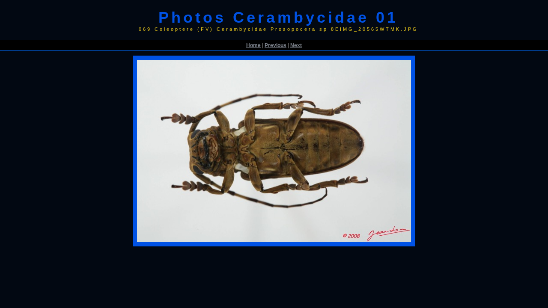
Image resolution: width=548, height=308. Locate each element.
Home (253, 45)
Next (296, 45)
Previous (275, 45)
